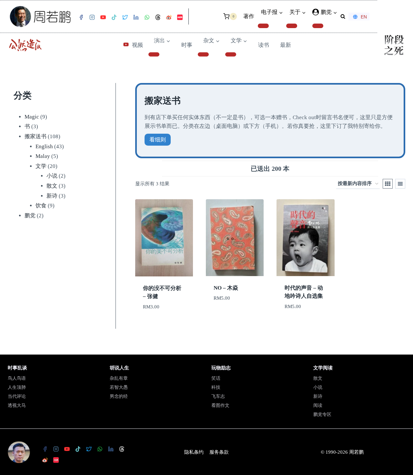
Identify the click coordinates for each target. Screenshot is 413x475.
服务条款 (219, 452)
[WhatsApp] (146, 17)
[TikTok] (113, 17)
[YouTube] (102, 17)
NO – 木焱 (226, 288)
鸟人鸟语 (17, 378)
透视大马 (17, 405)
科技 (215, 387)
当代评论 (17, 396)
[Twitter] (124, 17)
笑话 (215, 378)
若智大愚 (119, 387)
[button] (335, 12)
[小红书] (179, 17)
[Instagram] (91, 17)
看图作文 (220, 405)
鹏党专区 (322, 414)
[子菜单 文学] (230, 54)
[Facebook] (81, 17)
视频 (137, 45)
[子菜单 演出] (153, 54)
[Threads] (157, 17)
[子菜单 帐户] (317, 26)
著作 (248, 16)
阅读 (317, 405)
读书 (263, 45)
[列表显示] (400, 184)
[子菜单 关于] (291, 26)
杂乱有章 (119, 378)
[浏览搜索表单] (342, 16)
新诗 (317, 396)
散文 (317, 378)
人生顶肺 (17, 387)
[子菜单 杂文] (203, 54)
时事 (186, 45)
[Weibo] (168, 17)
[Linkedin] (135, 17)
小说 (317, 387)
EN (364, 16)
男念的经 (119, 396)
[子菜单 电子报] (263, 26)
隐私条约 (194, 452)
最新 (285, 45)
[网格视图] (388, 184)
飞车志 (218, 396)
